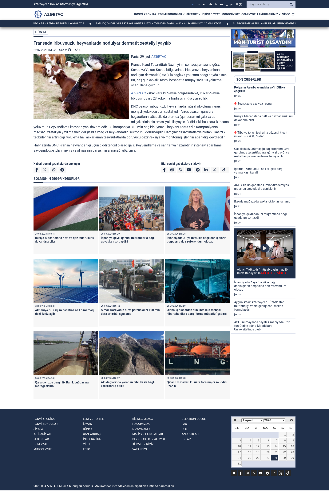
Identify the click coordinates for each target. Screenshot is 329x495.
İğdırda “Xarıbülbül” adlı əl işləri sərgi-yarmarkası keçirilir (259, 170)
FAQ (184, 424)
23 (292, 452)
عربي (229, 4)
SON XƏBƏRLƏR (248, 79)
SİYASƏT (192, 14)
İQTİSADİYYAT (211, 14)
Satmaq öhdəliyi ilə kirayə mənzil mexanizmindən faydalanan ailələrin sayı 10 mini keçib (136, 23)
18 (249, 452)
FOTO (86, 449)
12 (257, 446)
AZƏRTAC (158, 57)
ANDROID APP (191, 434)
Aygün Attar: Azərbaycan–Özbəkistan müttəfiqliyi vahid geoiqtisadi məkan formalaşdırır (259, 305)
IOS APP (187, 439)
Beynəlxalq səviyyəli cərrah (253, 103)
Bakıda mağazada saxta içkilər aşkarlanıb (262, 201)
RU (198, 4)
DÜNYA (40, 32)
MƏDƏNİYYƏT (231, 14)
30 (292, 457)
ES (221, 4)
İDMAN (87, 424)
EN (204, 4)
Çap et (63, 50)
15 (284, 446)
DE (210, 4)
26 (257, 457)
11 (249, 446)
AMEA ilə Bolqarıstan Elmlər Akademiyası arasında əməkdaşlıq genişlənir (262, 186)
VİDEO (286, 14)
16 (292, 446)
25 (249, 457)
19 (257, 452)
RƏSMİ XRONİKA (145, 14)
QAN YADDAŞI (92, 434)
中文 (239, 4)
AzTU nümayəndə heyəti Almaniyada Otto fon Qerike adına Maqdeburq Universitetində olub (262, 325)
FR (216, 4)
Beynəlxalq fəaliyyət (148, 439)
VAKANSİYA (140, 449)
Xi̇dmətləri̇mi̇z (143, 444)
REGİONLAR (41, 439)
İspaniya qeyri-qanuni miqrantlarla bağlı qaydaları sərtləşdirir (128, 239)
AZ (193, 4)
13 (268, 446)
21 (276, 452)
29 (284, 457)
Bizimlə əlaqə (142, 419)
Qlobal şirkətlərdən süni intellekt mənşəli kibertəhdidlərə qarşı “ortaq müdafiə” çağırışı (197, 311)
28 (276, 457)
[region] (264, 209)
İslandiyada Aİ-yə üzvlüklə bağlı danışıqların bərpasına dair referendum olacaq (196, 239)
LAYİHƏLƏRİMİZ (268, 14)
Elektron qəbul (194, 419)
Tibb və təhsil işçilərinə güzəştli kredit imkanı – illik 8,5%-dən (260, 134)
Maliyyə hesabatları (148, 434)
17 (239, 452)
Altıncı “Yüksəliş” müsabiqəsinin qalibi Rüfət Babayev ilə (262, 271)
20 (268, 452)
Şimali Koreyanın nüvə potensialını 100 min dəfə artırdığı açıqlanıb (130, 311)
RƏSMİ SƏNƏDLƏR (170, 14)
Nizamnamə (141, 429)
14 (276, 446)
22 (284, 452)
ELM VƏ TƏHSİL (93, 419)
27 (268, 457)
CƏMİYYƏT (248, 14)
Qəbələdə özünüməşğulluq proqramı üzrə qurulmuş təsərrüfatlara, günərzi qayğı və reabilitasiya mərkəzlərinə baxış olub (261, 152)
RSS (184, 429)
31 (239, 463)
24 (239, 457)
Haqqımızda (141, 424)
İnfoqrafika (92, 439)
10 (239, 446)
